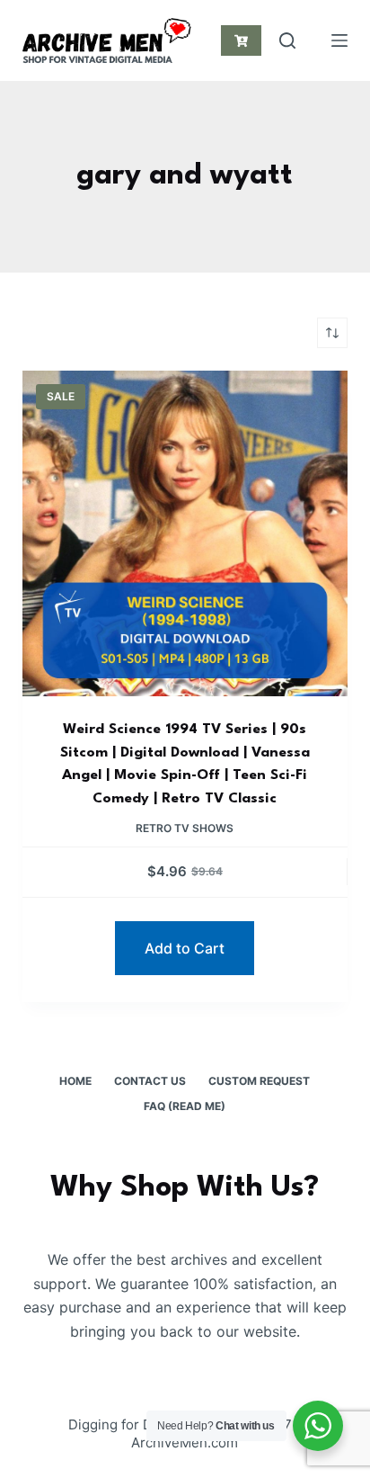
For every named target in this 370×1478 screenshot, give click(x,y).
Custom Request (259, 1081)
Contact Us (150, 1081)
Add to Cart (185, 948)
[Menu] (339, 40)
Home (75, 1081)
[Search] (287, 40)
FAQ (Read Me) (184, 1106)
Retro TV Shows (184, 828)
